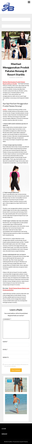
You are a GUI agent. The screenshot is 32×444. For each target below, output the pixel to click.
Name (5, 341)
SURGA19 (4, 434)
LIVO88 (4, 428)
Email (5, 349)
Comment (7, 319)
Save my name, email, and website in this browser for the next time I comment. (16, 365)
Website (6, 357)
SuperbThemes (24, 441)
